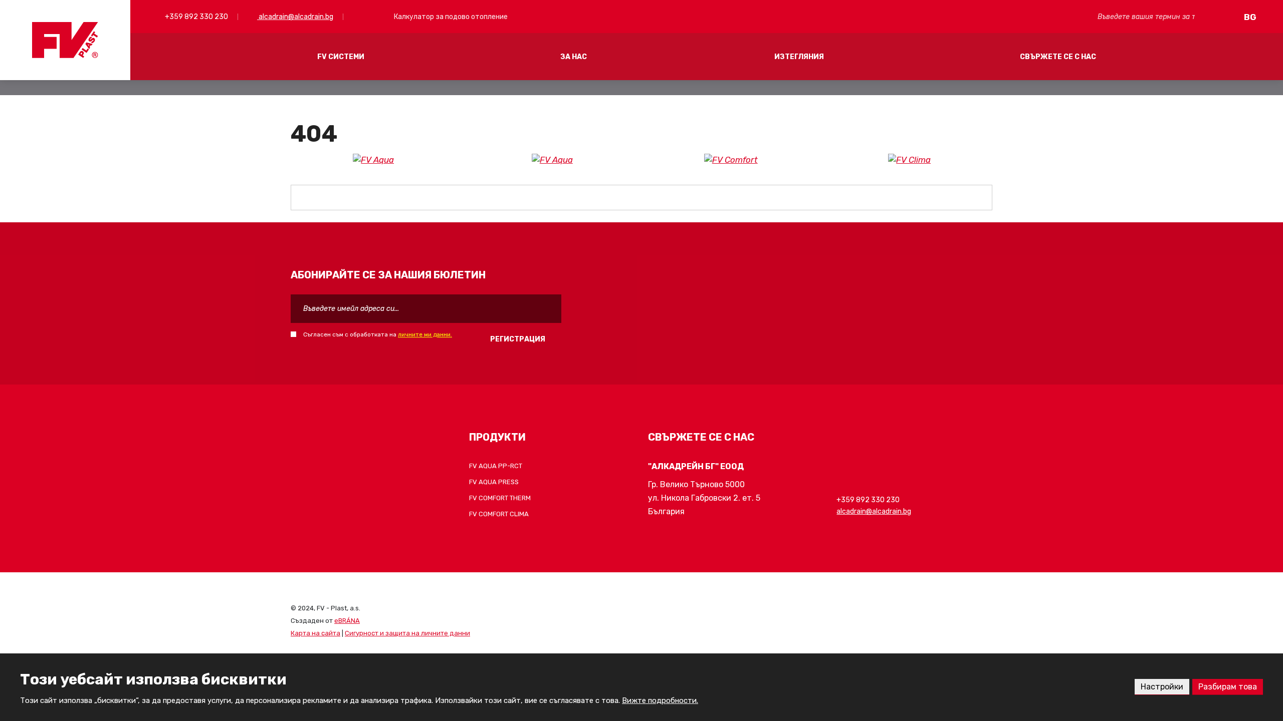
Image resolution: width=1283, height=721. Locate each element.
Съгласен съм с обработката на (377, 334)
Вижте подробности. (660, 700)
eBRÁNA (347, 620)
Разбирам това (1227, 686)
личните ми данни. (425, 334)
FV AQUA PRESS (494, 482)
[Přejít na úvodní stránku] (65, 40)
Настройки (1162, 686)
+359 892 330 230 (195, 17)
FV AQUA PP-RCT (495, 466)
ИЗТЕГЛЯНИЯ (799, 57)
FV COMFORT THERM (500, 498)
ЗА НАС (573, 57)
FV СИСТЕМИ (340, 57)
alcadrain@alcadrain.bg (295, 17)
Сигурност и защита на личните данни (407, 633)
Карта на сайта (315, 633)
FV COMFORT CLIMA (499, 514)
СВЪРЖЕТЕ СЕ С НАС (1058, 57)
